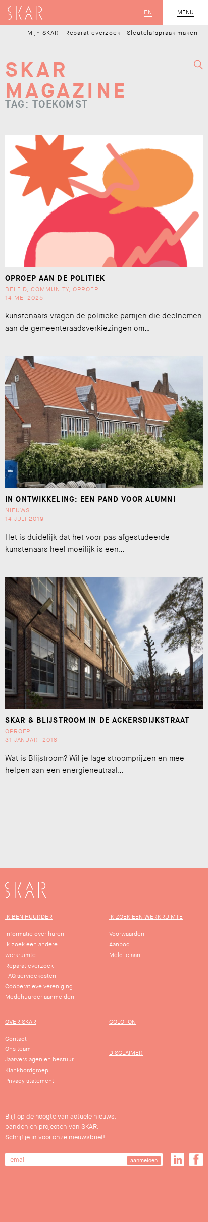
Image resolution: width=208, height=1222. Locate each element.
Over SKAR (20, 1022)
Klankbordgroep (26, 1070)
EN (148, 12)
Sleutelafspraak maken (162, 33)
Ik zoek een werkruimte (146, 917)
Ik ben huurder (29, 917)
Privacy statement (29, 1081)
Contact (16, 1039)
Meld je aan (124, 955)
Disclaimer (126, 1053)
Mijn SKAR (43, 33)
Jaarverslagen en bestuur (39, 1060)
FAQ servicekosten (30, 976)
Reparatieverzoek (93, 33)
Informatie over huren (34, 934)
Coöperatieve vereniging (39, 986)
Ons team (18, 1049)
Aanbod (119, 944)
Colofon (122, 1022)
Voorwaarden (126, 934)
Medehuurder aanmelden (39, 997)
